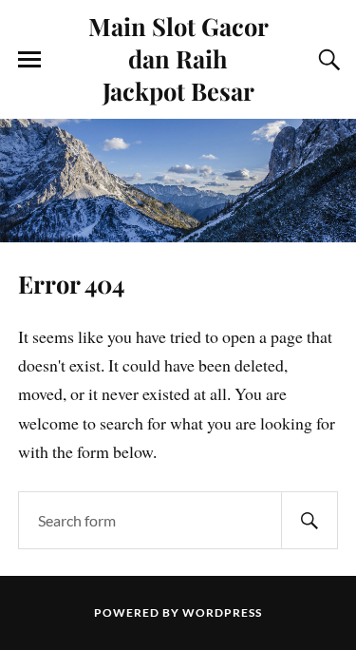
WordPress (222, 612)
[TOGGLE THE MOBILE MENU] (29, 60)
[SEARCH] (309, 520)
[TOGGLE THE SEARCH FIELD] (326, 60)
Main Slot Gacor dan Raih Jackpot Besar (178, 58)
